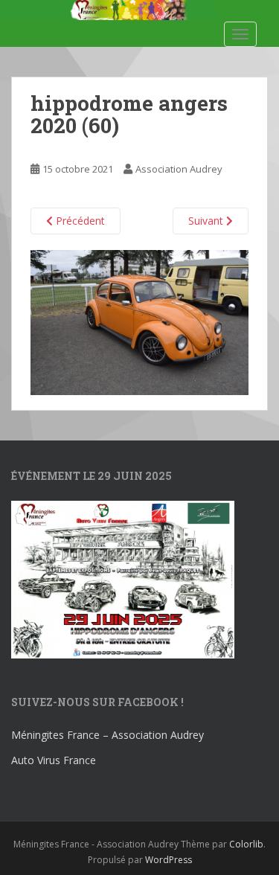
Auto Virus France (53, 760)
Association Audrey (178, 169)
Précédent (79, 221)
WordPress (168, 859)
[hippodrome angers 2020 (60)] (139, 321)
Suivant (207, 221)
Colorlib (246, 844)
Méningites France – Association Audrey (107, 735)
